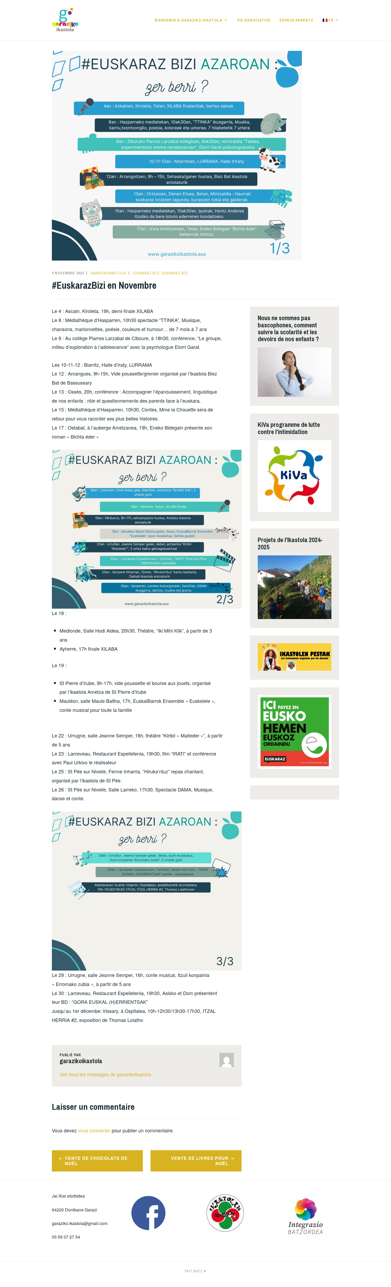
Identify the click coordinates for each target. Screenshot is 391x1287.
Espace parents (296, 20)
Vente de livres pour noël (199, 1161)
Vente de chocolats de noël (96, 1161)
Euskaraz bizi (146, 273)
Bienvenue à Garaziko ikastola (188, 20)
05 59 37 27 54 (66, 1237)
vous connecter (94, 1130)
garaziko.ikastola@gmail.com (79, 1223)
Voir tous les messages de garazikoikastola (105, 1074)
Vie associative (254, 20)
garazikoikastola (108, 273)
